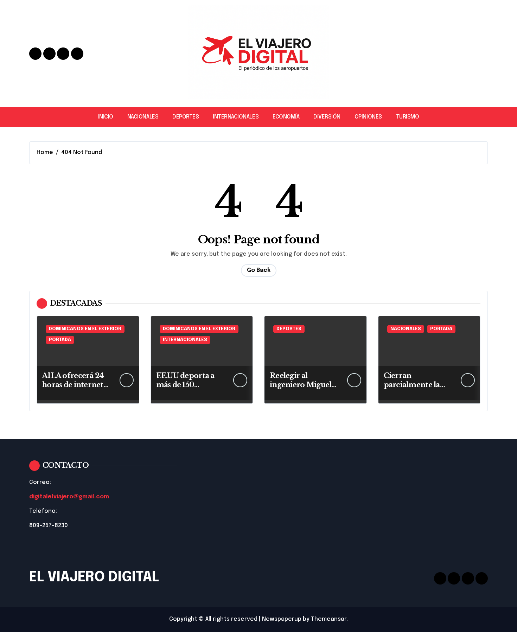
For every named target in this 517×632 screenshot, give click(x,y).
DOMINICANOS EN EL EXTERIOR (85, 329)
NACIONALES (142, 117)
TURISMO (407, 117)
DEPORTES (185, 117)
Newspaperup (281, 619)
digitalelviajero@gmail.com (69, 497)
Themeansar (328, 619)
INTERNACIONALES (235, 117)
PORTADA (60, 340)
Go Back (258, 270)
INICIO (105, 117)
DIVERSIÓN (326, 117)
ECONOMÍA (286, 117)
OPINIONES (368, 117)
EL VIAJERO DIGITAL (94, 577)
